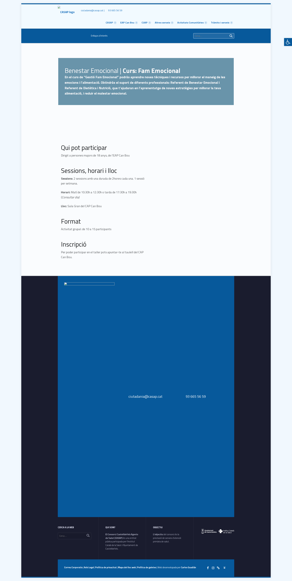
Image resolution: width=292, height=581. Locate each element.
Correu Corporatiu (73, 567)
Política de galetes (147, 567)
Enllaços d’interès (99, 35)
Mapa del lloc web (127, 567)
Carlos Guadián (188, 567)
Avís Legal (89, 567)
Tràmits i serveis (220, 22)
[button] (288, 42)
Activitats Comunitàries (190, 22)
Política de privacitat (106, 567)
